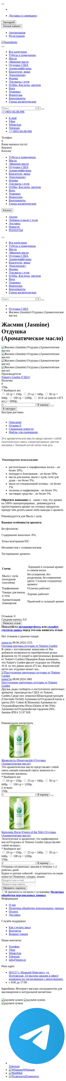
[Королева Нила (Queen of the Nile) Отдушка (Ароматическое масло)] (19, 828)
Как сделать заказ (20, 927)
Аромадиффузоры (20, 68)
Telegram (14, 128)
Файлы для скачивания (23, 432)
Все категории (18, 51)
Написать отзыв (12, 623)
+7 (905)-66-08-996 (20, 131)
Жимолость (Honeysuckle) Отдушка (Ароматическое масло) (23, 762)
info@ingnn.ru (17, 959)
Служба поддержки (13, 921)
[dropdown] (2, 4)
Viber (12, 121)
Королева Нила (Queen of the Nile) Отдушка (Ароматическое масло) (28, 834)
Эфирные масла (19, 61)
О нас (12, 904)
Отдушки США (18, 65)
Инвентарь (15, 95)
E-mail (12, 118)
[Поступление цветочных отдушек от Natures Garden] (33, 675)
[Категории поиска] (2, 46)
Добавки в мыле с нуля (23, 220)
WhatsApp (15, 124)
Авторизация (17, 32)
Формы (13, 78)
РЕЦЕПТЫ (16, 230)
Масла (13, 58)
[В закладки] (52, 795)
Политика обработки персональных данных (36, 908)
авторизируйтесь (30, 626)
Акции (13, 216)
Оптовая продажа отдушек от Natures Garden (29, 645)
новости (6, 642)
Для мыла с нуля (19, 81)
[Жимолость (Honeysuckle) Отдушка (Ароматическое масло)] (19, 757)
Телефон (14, 946)
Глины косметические (22, 101)
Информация (9, 898)
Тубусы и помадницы (22, 55)
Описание (15, 422)
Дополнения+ (17, 75)
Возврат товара (18, 934)
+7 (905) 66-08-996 (12, 111)
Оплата (13, 911)
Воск (12, 88)
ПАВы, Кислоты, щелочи (25, 85)
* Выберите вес (11, 390)
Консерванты (17, 98)
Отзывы (15, 425)
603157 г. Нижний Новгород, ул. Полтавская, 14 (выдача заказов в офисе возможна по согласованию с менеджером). (36, 976)
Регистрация (17, 35)
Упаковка (15, 91)
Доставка (14, 223)
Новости (14, 226)
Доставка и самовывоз (23, 15)
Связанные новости (21, 428)
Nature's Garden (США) (15, 377)
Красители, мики (19, 71)
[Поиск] (42, 109)
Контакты (15, 930)
